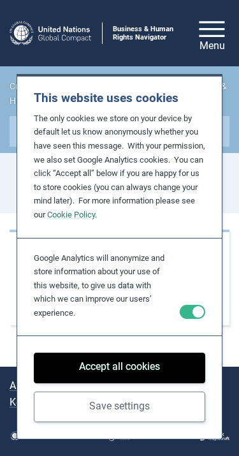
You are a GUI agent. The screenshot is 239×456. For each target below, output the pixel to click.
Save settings (119, 406)
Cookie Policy (71, 214)
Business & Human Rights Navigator (143, 33)
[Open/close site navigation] (211, 33)
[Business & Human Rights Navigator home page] (50, 33)
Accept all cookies (119, 366)
